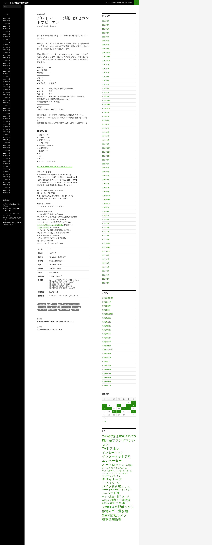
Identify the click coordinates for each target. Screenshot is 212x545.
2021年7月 (106, 263)
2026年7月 (106, 25)
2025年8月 (106, 69)
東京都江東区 (41, 14)
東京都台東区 (106, 318)
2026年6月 (106, 29)
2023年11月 (106, 152)
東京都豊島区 (106, 381)
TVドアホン (42, 307)
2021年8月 (106, 259)
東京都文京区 (106, 334)
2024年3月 (106, 136)
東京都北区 (106, 310)
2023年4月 (106, 180)
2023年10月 (106, 156)
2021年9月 (106, 255)
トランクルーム (110, 483)
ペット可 (113, 493)
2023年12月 (106, 148)
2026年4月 (106, 37)
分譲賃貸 (124, 500)
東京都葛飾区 (106, 377)
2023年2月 (106, 188)
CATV (54, 304)
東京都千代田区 (107, 314)
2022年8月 (106, 211)
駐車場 (106, 519)
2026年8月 (106, 21)
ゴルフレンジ (106, 473)
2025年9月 (106, 65)
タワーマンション (111, 475)
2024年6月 (106, 124)
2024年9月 (106, 112)
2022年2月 (106, 235)
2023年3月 (106, 184)
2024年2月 (106, 140)
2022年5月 (106, 223)
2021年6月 (106, 267)
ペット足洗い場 (110, 496)
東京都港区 (106, 361)
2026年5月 (106, 33)
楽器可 (106, 515)
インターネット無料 (54, 307)
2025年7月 (106, 73)
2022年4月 (106, 227)
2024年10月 (106, 108)
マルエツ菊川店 (43, 227)
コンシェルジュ (123, 470)
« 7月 (104, 421)
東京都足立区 (106, 385)
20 (119, 412)
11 (109, 408)
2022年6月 (106, 219)
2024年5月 (106, 128)
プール (104, 493)
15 (128, 408)
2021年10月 (106, 251)
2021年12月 (106, 243)
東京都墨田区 (106, 326)
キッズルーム (121, 468)
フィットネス (125, 489)
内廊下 (114, 500)
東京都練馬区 (106, 369)
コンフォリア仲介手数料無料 (16, 2)
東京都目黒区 (106, 365)
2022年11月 (106, 200)
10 (104, 408)
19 (114, 412)
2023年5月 (106, 176)
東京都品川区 (106, 322)
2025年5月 (106, 80)
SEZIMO (53, 26)
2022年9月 (106, 207)
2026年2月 (106, 45)
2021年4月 (106, 275)
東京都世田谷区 (107, 298)
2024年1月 (106, 144)
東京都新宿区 (106, 338)
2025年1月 (106, 96)
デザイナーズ (42, 309)
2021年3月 (106, 279)
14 (124, 408)
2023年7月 (106, 168)
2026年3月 (106, 41)
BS (49, 304)
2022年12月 (106, 196)
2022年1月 (106, 239)
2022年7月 (106, 215)
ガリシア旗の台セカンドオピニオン (49, 328)
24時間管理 (42, 304)
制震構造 (106, 503)
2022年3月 (106, 231)
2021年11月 (106, 247)
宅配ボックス (53, 309)
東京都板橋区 (106, 346)
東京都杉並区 (106, 342)
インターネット (113, 452)
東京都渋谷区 (106, 357)
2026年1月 (106, 49)
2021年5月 (106, 271)
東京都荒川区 (106, 373)
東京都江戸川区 (107, 350)
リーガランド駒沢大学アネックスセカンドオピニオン (55, 320)
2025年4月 (106, 84)
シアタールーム (118, 473)
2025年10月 (106, 61)
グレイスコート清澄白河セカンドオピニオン (54, 166)
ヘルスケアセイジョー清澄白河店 (50, 225)
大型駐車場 (108, 507)
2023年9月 (106, 160)
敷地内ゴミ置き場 (64, 309)
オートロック (76, 307)
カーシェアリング (108, 468)
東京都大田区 (106, 330)
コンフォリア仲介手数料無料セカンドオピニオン (119, 2)
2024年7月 (106, 120)
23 (133, 412)
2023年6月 (106, 172)
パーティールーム (110, 489)
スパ (125, 473)
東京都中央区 (106, 302)
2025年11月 (106, 57)
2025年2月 (106, 92)
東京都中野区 (106, 306)
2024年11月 (106, 104)
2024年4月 (106, 132)
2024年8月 (106, 116)
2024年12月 (106, 100)
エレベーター (66, 307)
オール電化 (127, 465)
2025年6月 (106, 76)
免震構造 (106, 500)
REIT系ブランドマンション (71, 304)
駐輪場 (116, 519)
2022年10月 (106, 203)
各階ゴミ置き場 (117, 503)
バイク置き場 (111, 486)
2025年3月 (106, 88)
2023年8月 (106, 164)
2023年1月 (106, 192)
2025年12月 (106, 53)
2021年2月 (106, 283)
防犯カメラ (76, 309)
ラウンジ (124, 496)
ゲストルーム (108, 470)
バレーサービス (125, 487)
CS (60, 304)
